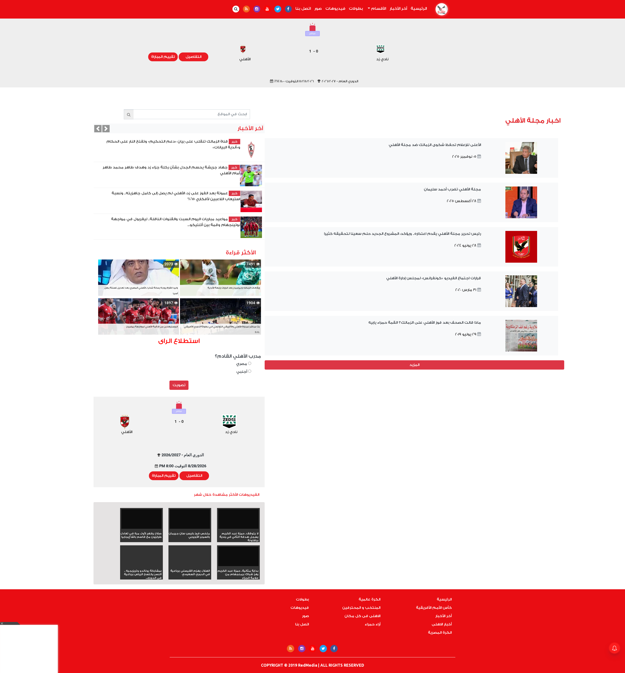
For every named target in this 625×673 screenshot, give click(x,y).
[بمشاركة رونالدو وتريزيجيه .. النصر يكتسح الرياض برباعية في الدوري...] (141, 565)
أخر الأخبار (398, 8)
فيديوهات (335, 8)
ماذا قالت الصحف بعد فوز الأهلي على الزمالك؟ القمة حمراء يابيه (424, 323)
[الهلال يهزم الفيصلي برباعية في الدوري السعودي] (190, 565)
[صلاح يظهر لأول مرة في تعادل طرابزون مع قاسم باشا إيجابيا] (141, 520)
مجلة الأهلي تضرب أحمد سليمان (452, 189)
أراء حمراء (372, 624)
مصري (242, 364)
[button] (98, 128)
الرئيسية (418, 8)
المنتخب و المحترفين (361, 608)
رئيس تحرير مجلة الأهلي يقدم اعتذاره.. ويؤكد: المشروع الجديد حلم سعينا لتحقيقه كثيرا (402, 234)
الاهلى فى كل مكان (362, 616)
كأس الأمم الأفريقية (434, 608)
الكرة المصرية (440, 633)
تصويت (179, 385)
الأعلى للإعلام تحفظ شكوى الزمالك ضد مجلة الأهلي (435, 145)
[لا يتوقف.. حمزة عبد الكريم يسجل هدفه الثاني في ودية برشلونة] (238, 520)
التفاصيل (193, 57)
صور (318, 8)
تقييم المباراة (163, 57)
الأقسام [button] (378, 8)
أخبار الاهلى (442, 624)
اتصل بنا (303, 8)
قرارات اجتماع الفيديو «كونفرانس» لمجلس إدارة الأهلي (433, 278)
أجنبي (242, 372)
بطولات (356, 8)
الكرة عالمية (369, 599)
